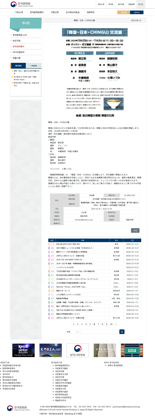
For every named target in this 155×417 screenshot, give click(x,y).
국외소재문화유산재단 (11, 382)
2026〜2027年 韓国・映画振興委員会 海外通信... (75, 263)
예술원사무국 (60, 400)
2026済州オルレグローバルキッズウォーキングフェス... (77, 279)
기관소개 (19, 12)
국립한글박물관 (61, 385)
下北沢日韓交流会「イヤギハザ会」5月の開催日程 (75, 271)
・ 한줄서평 (15, 57)
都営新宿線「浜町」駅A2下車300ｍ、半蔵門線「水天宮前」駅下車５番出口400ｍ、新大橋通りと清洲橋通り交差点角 (110, 203)
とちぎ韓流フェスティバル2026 (68, 294)
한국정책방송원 (61, 394)
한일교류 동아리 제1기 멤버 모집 (68, 244)
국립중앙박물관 (61, 368)
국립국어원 (59, 371)
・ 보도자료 (15, 40)
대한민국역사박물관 (63, 382)
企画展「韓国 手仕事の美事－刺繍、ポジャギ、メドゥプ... (79, 302)
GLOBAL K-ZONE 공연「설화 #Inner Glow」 (25, 78)
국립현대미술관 (61, 391)
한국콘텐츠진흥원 (9, 379)
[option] (23, 350)
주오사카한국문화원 (10, 371)
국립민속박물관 (61, 379)
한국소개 (101, 4)
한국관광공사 (7, 377)
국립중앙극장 (60, 388)
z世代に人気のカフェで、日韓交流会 (70, 255)
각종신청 (55, 12)
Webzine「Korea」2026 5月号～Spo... (71, 287)
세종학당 (90, 12)
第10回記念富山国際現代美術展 (68, 275)
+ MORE (33, 65)
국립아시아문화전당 (63, 397)
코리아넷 (6, 374)
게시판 (111, 4)
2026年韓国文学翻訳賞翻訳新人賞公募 (71, 283)
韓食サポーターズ (63, 290)
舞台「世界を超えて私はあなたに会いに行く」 (74, 306)
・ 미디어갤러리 (17, 52)
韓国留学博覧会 (62, 298)
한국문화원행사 (37, 12)
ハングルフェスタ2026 (65, 267)
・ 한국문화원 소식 (18, 34)
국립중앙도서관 (61, 374)
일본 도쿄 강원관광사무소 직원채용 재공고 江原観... (75, 310)
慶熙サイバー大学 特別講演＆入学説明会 (71, 252)
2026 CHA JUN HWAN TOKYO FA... (69, 259)
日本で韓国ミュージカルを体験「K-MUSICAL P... (75, 248)
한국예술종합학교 (62, 365)
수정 (135, 230)
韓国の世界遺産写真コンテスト (68, 314)
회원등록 (131, 4)
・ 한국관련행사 (17, 46)
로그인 (140, 4)
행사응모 (18, 65)
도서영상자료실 (72, 12)
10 (111, 324)
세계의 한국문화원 (115, 365)
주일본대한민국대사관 (11, 365)
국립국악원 (59, 377)
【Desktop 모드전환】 (73, 413)
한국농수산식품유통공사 (12, 385)
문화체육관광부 (8, 368)
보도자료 (121, 4)
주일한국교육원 (8, 388)
